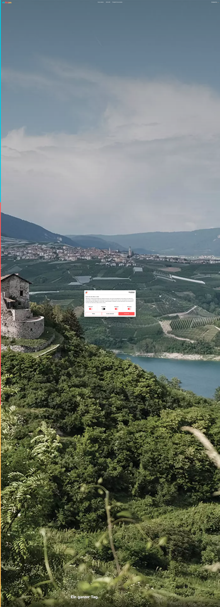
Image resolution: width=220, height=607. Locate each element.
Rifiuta (93, 313)
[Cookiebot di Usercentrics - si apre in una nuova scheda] (129, 292)
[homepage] (6, 2)
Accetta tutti (126, 313)
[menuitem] (101, 2)
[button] (214, 2)
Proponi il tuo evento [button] (117, 2)
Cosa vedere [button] (101, 2)
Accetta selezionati (110, 313)
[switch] (103, 309)
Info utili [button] (108, 2)
